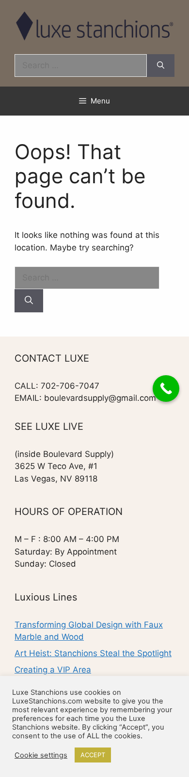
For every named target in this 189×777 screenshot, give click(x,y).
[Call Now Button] (166, 388)
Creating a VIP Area (53, 669)
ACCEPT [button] (92, 755)
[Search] (160, 65)
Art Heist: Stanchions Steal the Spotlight (93, 653)
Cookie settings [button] (41, 755)
